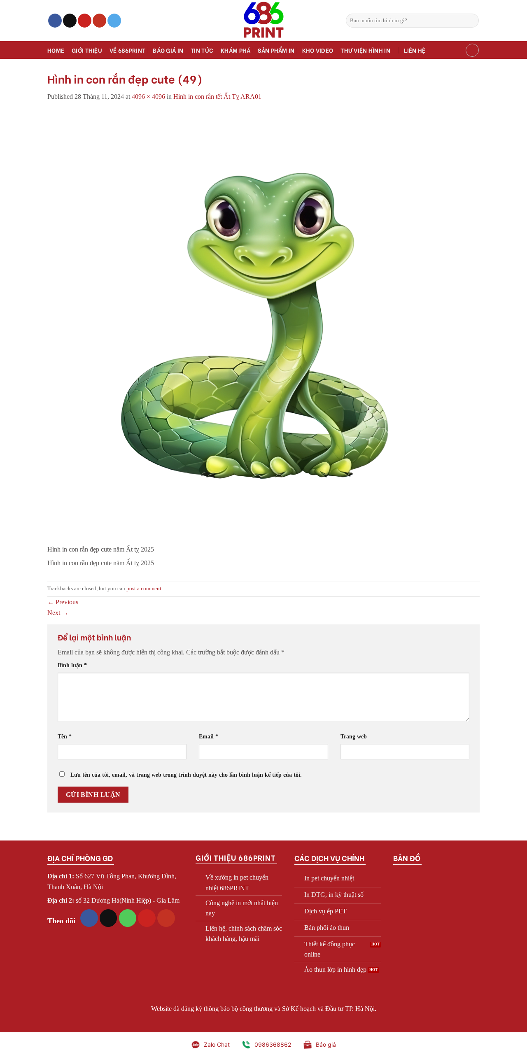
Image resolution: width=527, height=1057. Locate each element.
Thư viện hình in (365, 50)
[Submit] (471, 21)
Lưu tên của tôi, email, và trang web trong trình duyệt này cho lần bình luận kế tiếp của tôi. (186, 774)
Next (57, 612)
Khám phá (235, 50)
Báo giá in (168, 50)
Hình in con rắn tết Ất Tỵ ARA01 (217, 96)
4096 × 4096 (148, 96)
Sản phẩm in (276, 50)
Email (208, 736)
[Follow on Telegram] (114, 21)
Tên (65, 736)
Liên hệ (414, 50)
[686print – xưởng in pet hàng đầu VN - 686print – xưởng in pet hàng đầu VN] (263, 20)
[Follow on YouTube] (99, 21)
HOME (55, 50)
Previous (62, 601)
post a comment (143, 588)
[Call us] (128, 918)
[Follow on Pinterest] (84, 21)
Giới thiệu (87, 50)
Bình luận (72, 665)
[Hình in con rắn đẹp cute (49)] (263, 327)
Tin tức (202, 50)
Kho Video (317, 50)
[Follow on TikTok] (70, 21)
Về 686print (127, 50)
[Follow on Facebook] (55, 21)
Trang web (353, 736)
